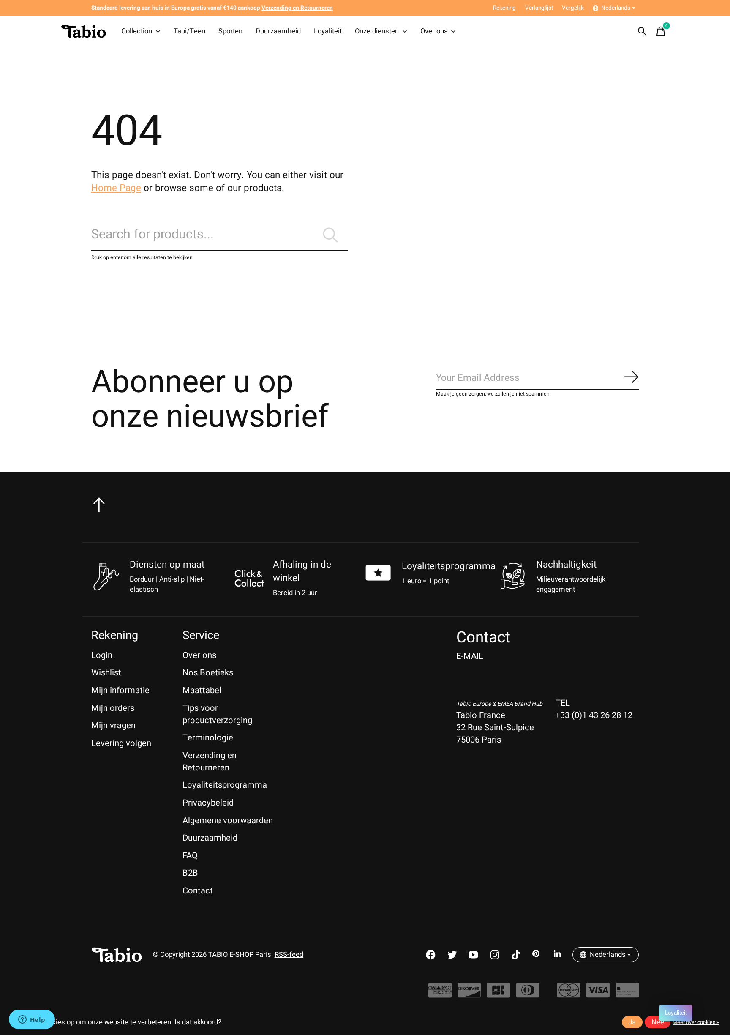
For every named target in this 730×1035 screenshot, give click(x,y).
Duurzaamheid (278, 31)
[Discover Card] (469, 994)
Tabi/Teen (189, 31)
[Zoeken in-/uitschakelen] (642, 31)
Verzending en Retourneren (209, 761)
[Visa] (598, 994)
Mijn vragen (113, 725)
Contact (197, 891)
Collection (136, 31)
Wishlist (106, 672)
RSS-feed (289, 955)
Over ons (434, 31)
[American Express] (440, 994)
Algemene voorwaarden (227, 820)
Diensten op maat (167, 564)
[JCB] (498, 994)
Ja (632, 1022)
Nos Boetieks (207, 672)
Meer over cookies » (696, 1022)
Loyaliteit (328, 31)
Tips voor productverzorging (217, 714)
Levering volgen (121, 743)
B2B (190, 873)
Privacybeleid (208, 803)
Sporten (230, 31)
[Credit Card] (627, 994)
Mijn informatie (120, 690)
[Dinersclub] (527, 994)
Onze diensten (377, 31)
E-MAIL (469, 656)
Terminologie (207, 738)
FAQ (190, 855)
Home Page (116, 188)
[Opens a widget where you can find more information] (31, 1020)
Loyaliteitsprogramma (449, 566)
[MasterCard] (568, 994)
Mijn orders (112, 708)
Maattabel (201, 690)
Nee (657, 1022)
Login (101, 655)
